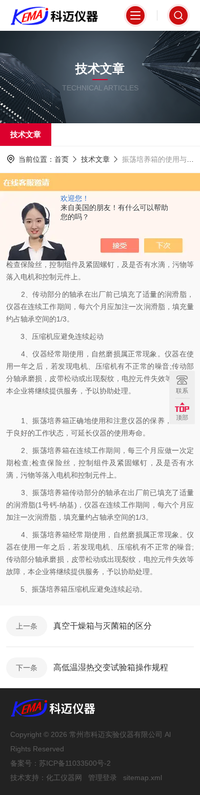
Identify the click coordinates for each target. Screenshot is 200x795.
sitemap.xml (142, 777)
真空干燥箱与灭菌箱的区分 (102, 625)
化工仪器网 (64, 777)
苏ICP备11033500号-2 (75, 763)
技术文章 (25, 134)
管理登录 (102, 777)
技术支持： (28, 777)
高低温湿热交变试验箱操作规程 (110, 667)
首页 (61, 159)
